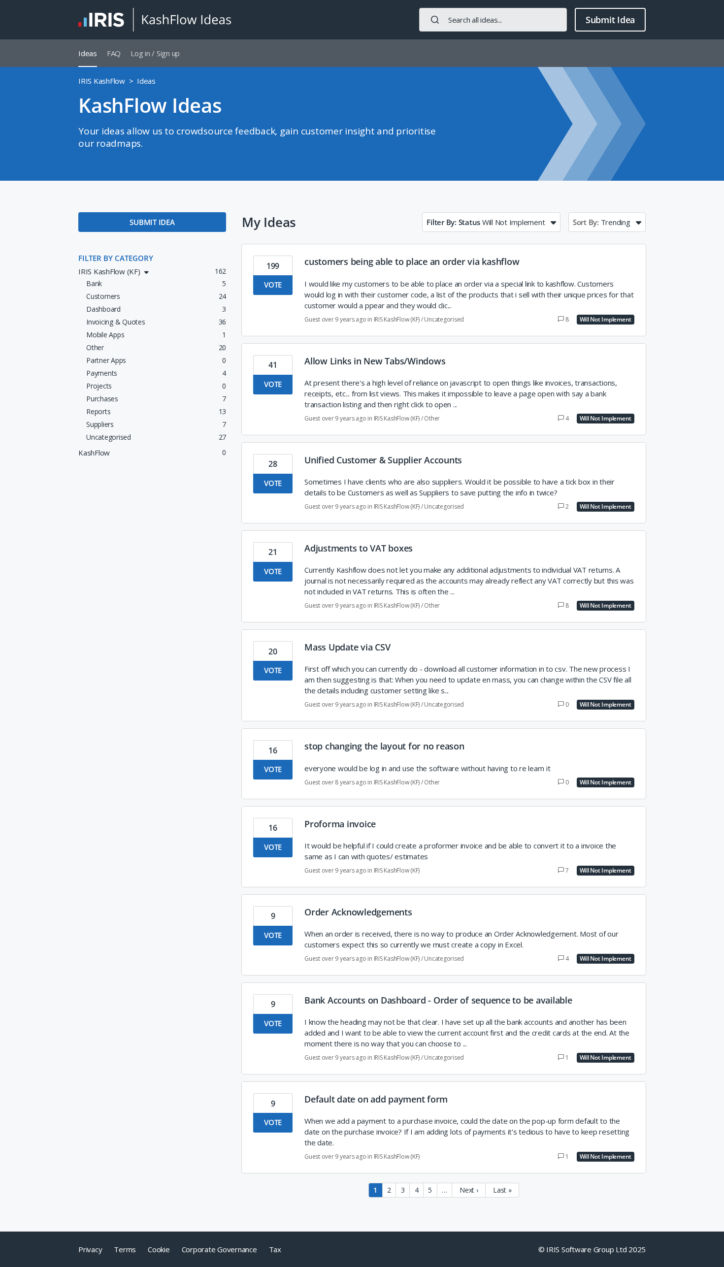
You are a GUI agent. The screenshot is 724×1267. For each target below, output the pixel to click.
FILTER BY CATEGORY (115, 258)
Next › (469, 1190)
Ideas (87, 53)
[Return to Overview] (154, 20)
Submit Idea (610, 20)
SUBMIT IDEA (152, 222)
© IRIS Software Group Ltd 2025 (592, 1249)
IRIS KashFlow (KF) (397, 319)
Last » (502, 1190)
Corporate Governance (219, 1249)
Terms (125, 1249)
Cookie (159, 1249)
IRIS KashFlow (101, 81)
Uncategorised (444, 319)
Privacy (90, 1249)
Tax (275, 1249)
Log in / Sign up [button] (155, 53)
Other (432, 418)
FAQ (114, 53)
